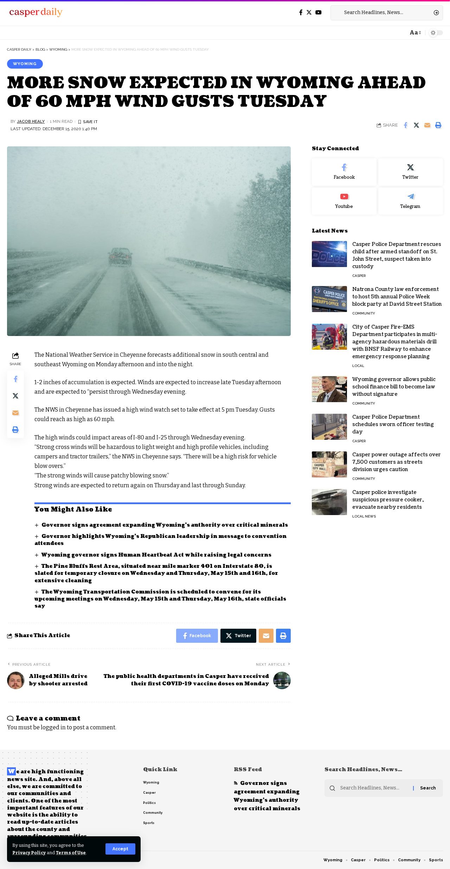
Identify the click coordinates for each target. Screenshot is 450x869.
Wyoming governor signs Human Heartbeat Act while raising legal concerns (156, 555)
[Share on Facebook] (405, 125)
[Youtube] (344, 201)
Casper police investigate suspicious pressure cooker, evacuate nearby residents (388, 500)
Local (358, 366)
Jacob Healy (31, 121)
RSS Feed (248, 769)
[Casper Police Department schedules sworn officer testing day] (329, 427)
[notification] (400, 32)
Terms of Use (71, 852)
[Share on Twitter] (416, 125)
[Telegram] (410, 201)
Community (363, 314)
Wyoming (25, 63)
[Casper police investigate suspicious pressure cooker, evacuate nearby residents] (329, 502)
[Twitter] (309, 12)
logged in (53, 727)
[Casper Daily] (35, 13)
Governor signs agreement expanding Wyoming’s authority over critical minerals (164, 525)
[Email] (427, 125)
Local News (364, 517)
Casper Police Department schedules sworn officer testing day (393, 425)
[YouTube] (318, 12)
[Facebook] (300, 12)
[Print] (438, 125)
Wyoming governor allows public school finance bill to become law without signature (394, 387)
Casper (359, 276)
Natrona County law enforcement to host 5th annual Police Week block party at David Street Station (397, 297)
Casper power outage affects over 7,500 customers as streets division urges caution (396, 462)
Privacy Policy (29, 852)
